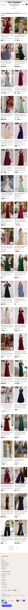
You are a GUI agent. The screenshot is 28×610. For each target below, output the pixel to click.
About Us (3, 560)
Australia (3, 596)
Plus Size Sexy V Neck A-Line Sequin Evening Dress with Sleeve (20, 273)
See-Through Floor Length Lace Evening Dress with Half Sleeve (21, 88)
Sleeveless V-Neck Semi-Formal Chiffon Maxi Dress (7, 36)
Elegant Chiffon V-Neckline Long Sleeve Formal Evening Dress (6, 300)
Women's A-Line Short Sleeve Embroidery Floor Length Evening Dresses (7, 88)
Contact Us (3, 577)
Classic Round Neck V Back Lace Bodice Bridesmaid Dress (7, 247)
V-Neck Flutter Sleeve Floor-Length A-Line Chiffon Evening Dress (21, 115)
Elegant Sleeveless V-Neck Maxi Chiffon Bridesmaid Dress (7, 273)
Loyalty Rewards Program (6, 573)
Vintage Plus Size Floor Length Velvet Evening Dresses (7, 433)
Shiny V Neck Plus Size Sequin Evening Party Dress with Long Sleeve (7, 326)
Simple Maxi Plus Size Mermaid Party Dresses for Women (21, 512)
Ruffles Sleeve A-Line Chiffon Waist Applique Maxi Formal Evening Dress (7, 379)
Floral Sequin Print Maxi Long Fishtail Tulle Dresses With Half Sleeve (7, 194)
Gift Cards (3, 575)
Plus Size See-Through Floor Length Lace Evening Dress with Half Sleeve (6, 168)
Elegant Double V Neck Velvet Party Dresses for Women (7, 115)
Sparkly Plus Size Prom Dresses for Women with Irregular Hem (7, 539)
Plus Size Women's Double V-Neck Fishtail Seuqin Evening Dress (20, 352)
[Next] (17, 548)
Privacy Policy (4, 567)
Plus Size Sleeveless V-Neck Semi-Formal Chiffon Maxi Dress (20, 168)
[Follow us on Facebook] (3, 590)
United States (8, 595)
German (22, 595)
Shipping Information (5, 563)
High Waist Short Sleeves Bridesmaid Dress (20, 194)
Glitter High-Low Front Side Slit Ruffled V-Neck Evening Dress (21, 539)
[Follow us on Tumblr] (17, 590)
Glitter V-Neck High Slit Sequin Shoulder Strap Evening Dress (7, 512)
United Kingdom (14, 595)
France (19, 595)
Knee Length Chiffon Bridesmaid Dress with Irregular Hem (7, 352)
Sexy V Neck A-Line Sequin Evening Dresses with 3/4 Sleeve (20, 433)
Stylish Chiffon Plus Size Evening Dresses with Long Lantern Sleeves (20, 300)
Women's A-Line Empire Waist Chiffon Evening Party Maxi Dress (21, 405)
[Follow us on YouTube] (14, 590)
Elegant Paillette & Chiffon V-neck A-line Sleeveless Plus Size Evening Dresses (7, 486)
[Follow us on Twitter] (5, 590)
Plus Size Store (8, 596)
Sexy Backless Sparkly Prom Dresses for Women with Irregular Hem (20, 486)
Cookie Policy (4, 568)
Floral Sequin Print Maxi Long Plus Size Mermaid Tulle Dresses (20, 247)
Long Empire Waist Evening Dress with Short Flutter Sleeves (20, 36)
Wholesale (3, 582)
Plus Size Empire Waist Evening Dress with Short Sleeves (21, 62)
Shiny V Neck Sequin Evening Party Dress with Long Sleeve (7, 459)
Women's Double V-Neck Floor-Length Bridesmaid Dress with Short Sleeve (21, 220)
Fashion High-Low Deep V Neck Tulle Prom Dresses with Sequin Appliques (7, 405)
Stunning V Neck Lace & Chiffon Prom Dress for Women (19, 459)
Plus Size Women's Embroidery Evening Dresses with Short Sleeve (7, 141)
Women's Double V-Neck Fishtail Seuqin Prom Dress (6, 220)
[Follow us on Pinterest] (11, 590)
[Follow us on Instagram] (8, 590)
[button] (12, 45)
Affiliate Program (4, 584)
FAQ (2, 558)
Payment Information (5, 565)
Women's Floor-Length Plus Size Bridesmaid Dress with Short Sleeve (20, 326)
